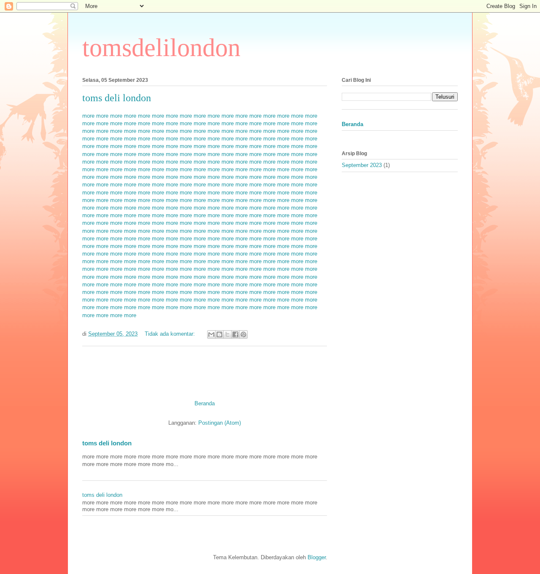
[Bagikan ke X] (227, 334)
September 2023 (362, 165)
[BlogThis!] (219, 334)
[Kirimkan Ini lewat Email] (211, 334)
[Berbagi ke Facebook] (235, 334)
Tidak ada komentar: (171, 334)
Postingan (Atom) (219, 423)
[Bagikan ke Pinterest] (243, 334)
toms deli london (116, 97)
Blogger (317, 557)
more (88, 116)
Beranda (204, 403)
